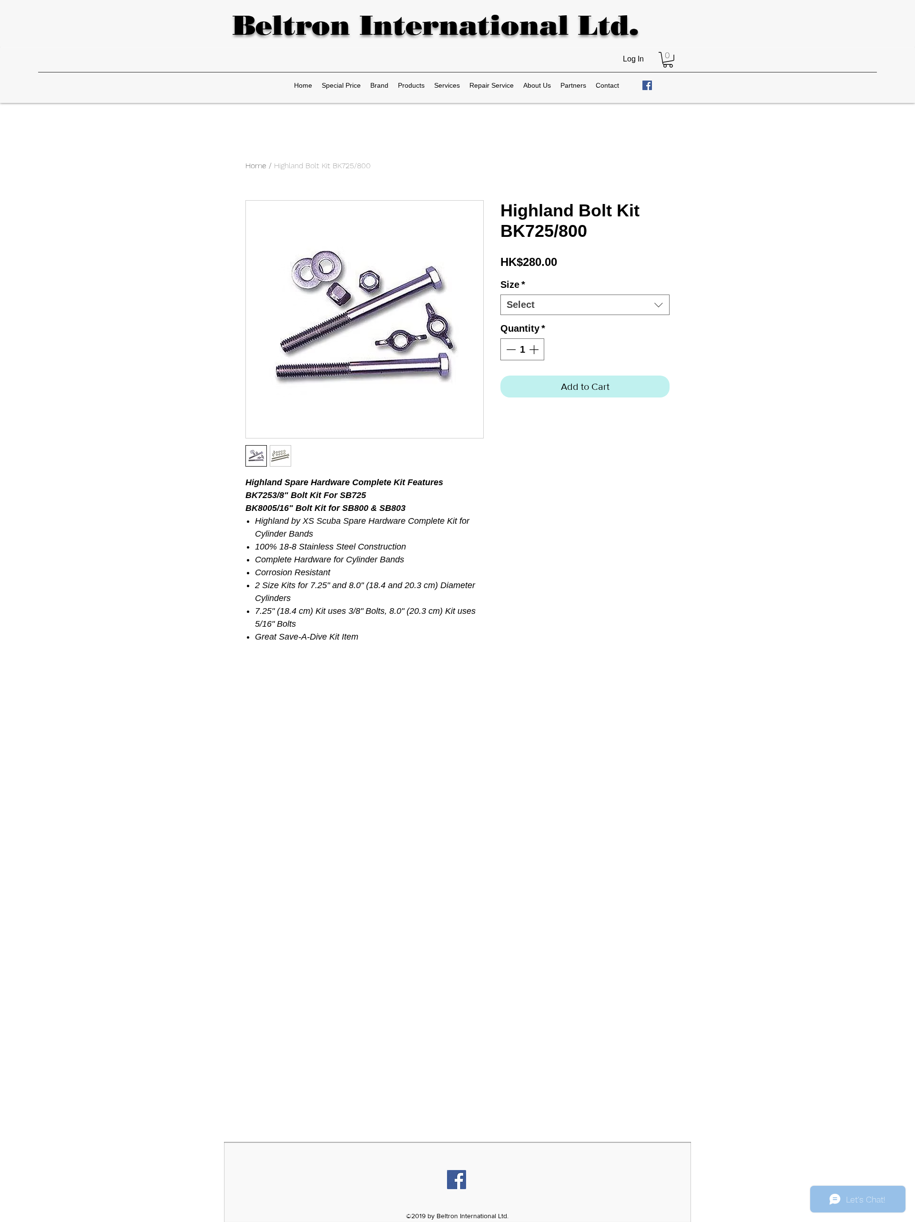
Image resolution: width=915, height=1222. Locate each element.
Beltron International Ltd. (435, 25)
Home (255, 165)
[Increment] (535, 349)
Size (512, 284)
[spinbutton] (522, 349)
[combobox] (585, 305)
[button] (668, 60)
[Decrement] (510, 349)
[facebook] (647, 85)
